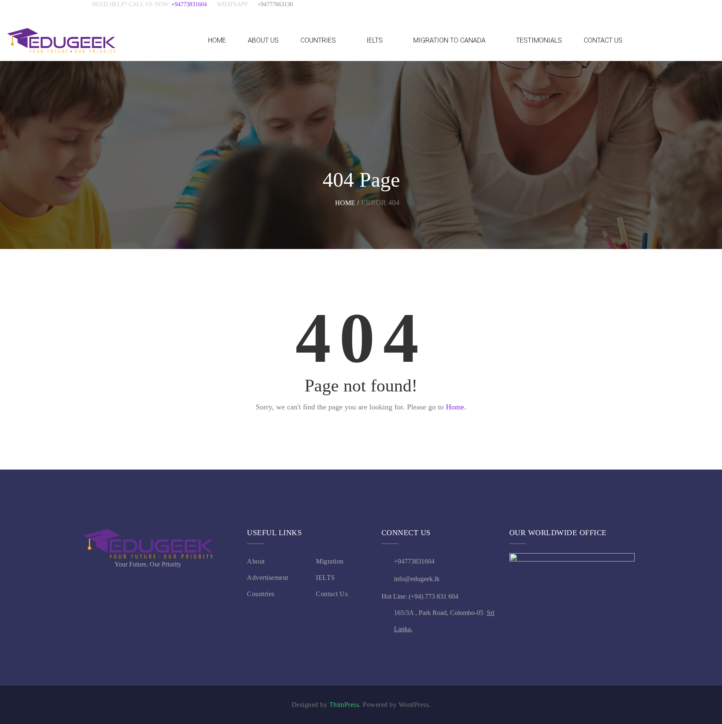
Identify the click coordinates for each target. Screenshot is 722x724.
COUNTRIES (318, 40)
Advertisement (267, 577)
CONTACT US (603, 40)
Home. (456, 407)
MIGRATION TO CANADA (449, 40)
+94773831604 (194, 4)
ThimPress (344, 704)
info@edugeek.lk (417, 578)
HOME (217, 40)
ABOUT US (263, 40)
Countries (261, 593)
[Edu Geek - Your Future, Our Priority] (61, 40)
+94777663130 (275, 4)
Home (345, 202)
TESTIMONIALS (539, 40)
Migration (330, 561)
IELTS (374, 40)
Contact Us (332, 593)
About (256, 561)
